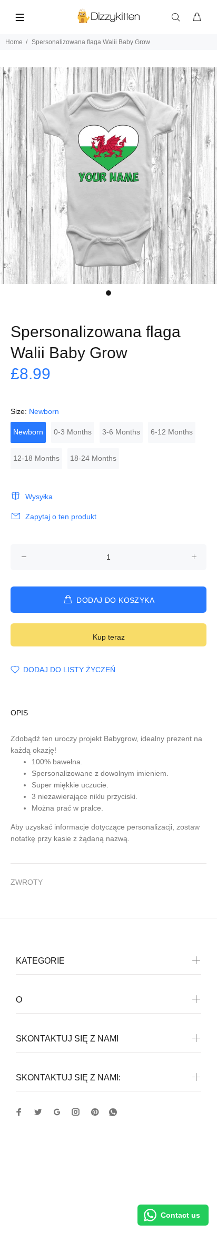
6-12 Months (172, 432)
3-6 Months (121, 432)
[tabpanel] (108, 175)
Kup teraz (109, 637)
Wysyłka (39, 496)
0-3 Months (73, 432)
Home (14, 42)
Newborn (28, 432)
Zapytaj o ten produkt (60, 516)
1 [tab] (108, 293)
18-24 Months (93, 458)
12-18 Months (36, 458)
